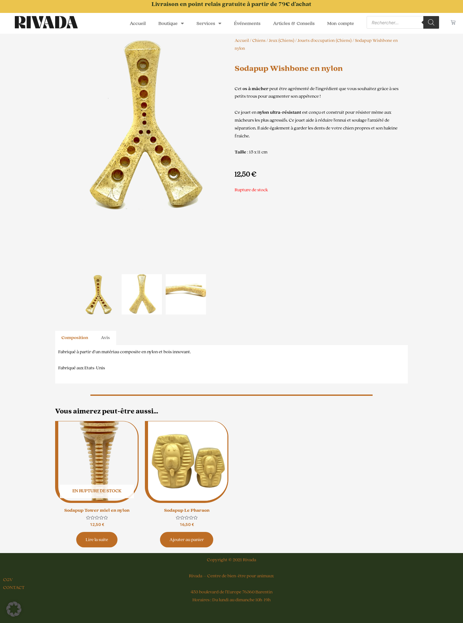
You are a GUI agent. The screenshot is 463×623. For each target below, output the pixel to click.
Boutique (168, 23)
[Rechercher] (431, 22)
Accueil (138, 23)
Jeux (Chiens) (281, 40)
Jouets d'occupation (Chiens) (325, 40)
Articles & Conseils (294, 23)
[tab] (74, 338)
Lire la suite (97, 540)
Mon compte (340, 23)
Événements (247, 23)
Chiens (259, 40)
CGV (8, 580)
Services (206, 23)
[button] (14, 609)
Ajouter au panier (186, 540)
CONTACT (14, 588)
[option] (141, 123)
